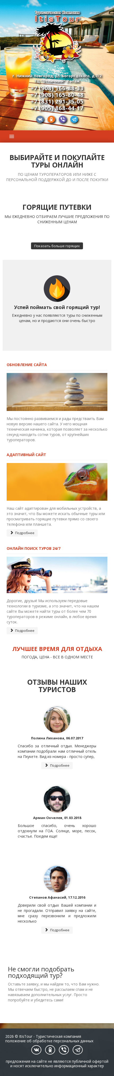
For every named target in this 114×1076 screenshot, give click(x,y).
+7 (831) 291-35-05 (57, 101)
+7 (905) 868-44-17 (57, 108)
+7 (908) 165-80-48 (57, 94)
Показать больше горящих (57, 245)
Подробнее (24, 532)
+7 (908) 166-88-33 (57, 88)
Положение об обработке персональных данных (49, 1040)
